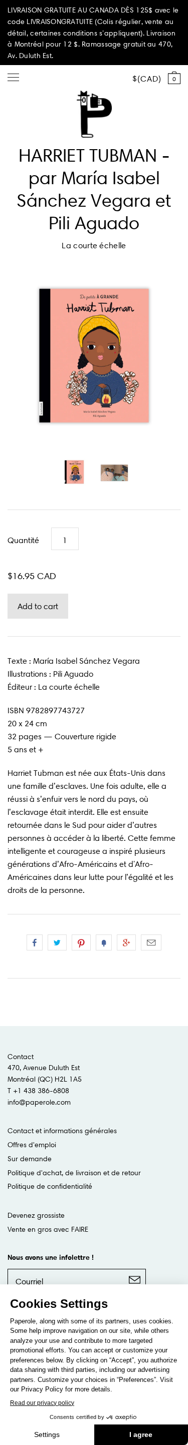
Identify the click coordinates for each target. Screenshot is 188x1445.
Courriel (151, 942)
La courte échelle (94, 245)
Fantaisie (104, 942)
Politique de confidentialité (50, 1186)
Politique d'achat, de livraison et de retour (74, 1172)
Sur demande (30, 1158)
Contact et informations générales (62, 1130)
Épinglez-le (81, 942)
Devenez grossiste (36, 1215)
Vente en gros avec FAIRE (48, 1229)
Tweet (57, 942)
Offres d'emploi (32, 1144)
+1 (126, 942)
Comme (35, 942)
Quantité (23, 540)
